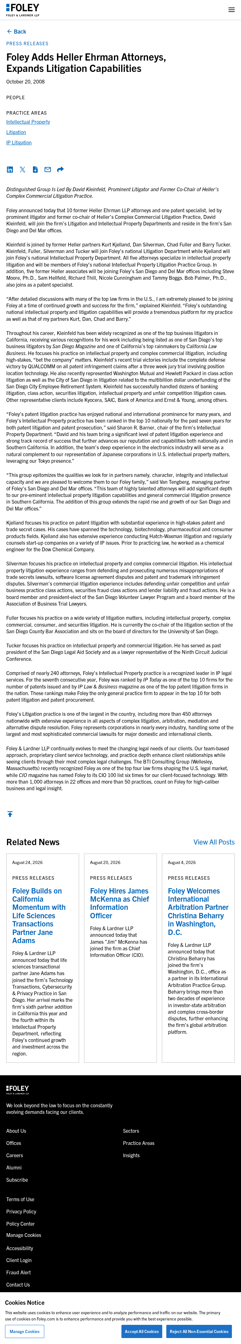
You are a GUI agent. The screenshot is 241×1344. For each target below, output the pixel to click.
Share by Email (47, 169)
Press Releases (27, 43)
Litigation (16, 132)
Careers (14, 1155)
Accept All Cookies (141, 1331)
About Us (16, 1130)
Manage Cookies (25, 1331)
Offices (13, 1143)
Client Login (19, 1260)
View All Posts (214, 841)
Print (35, 169)
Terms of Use (20, 1199)
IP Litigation (19, 142)
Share (60, 169)
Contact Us (18, 1284)
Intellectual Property (28, 121)
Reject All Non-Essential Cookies (199, 1331)
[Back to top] (10, 815)
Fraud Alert (18, 1272)
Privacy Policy (21, 1211)
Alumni (14, 1167)
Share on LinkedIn (10, 169)
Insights (131, 1155)
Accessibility (19, 1248)
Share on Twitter (22, 169)
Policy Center (20, 1223)
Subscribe (17, 1179)
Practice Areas (138, 1143)
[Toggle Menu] (231, 10)
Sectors (131, 1130)
